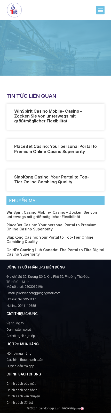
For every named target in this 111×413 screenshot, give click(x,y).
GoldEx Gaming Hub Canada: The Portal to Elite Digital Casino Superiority (55, 252)
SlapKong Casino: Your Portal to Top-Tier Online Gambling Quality (51, 179)
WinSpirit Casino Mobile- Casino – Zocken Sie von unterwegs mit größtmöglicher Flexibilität (48, 116)
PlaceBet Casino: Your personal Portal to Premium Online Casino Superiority (55, 149)
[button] (100, 10)
